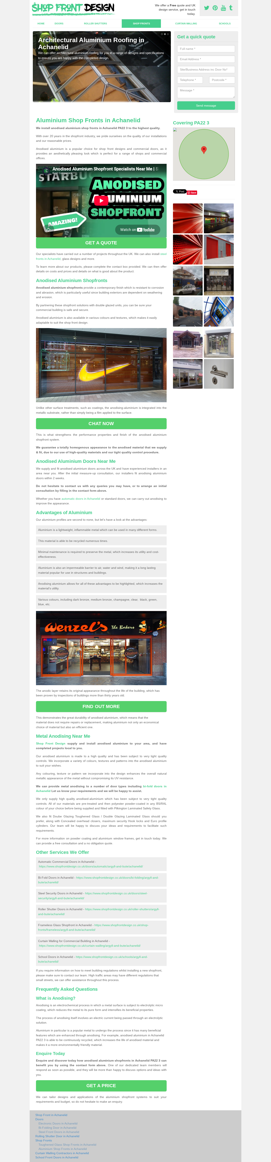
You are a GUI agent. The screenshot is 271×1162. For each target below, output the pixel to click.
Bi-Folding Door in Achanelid (57, 1127)
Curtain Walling (186, 23)
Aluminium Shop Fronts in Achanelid (63, 1149)
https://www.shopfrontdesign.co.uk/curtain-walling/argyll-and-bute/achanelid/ (90, 945)
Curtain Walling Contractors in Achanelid (62, 1153)
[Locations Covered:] (35, 3)
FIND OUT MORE (101, 706)
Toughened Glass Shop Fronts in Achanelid (67, 1144)
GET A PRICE (101, 1085)
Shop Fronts (141, 23)
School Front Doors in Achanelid (56, 1157)
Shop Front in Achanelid (51, 1115)
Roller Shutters (95, 23)
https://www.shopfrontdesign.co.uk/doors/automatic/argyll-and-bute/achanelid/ (91, 866)
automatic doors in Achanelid (81, 498)
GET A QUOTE (101, 242)
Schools (225, 23)
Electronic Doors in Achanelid (58, 1123)
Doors (59, 23)
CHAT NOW (101, 423)
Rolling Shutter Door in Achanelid (57, 1136)
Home (40, 23)
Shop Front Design (50, 743)
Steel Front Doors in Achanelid (59, 1132)
